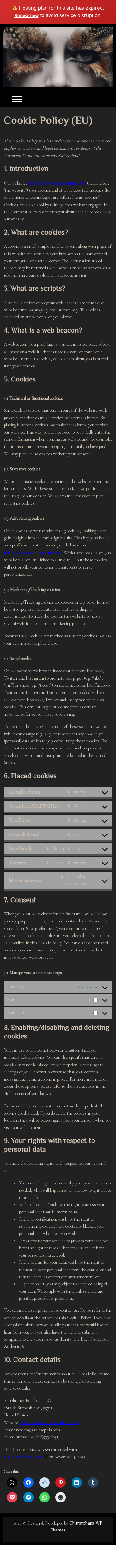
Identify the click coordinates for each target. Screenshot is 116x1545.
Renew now (27, 15)
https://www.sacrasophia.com (57, 183)
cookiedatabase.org (23, 1456)
